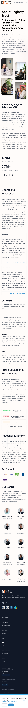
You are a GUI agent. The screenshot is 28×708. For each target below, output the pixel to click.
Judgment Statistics (18, 3)
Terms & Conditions (6, 625)
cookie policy (14, 701)
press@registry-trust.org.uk (7, 692)
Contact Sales (4, 684)
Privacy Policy (5, 622)
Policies (3, 661)
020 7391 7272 (5, 681)
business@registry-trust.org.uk (8, 682)
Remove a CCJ (5, 617)
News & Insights (6, 416)
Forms (3, 638)
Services (3, 648)
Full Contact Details (6, 674)
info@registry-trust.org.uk (7, 673)
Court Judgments (6, 422)
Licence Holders (5, 627)
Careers (3, 656)
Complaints (4, 633)
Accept (11, 704)
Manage (4, 704)
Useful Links (4, 630)
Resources (4, 658)
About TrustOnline (9, 262)
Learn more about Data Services (17, 293)
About (3, 645)
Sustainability (4, 635)
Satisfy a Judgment (6, 619)
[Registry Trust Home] (6, 2)
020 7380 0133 (5, 671)
